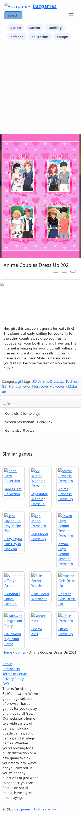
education (40, 36)
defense (16, 36)
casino (34, 27)
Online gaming (45, 809)
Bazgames (45, 6)
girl (21, 381)
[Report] (55, 271)
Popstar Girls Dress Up (67, 599)
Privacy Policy (13, 678)
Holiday (15, 386)
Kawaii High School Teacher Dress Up (65, 554)
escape (62, 36)
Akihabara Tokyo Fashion (12, 599)
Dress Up (57, 381)
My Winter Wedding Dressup (39, 499)
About (7, 664)
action (15, 27)
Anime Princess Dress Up (65, 494)
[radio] (40, 545)
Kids (35, 386)
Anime (43, 381)
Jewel (26, 386)
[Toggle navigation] (71, 15)
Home (7, 652)
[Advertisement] (40, 88)
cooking (55, 27)
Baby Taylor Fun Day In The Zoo (13, 544)
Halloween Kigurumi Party (12, 639)
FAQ (5, 683)
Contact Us (11, 669)
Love (44, 386)
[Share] (64, 271)
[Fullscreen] (73, 271)
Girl (4, 386)
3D (34, 381)
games (20, 652)
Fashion (72, 381)
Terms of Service (15, 674)
